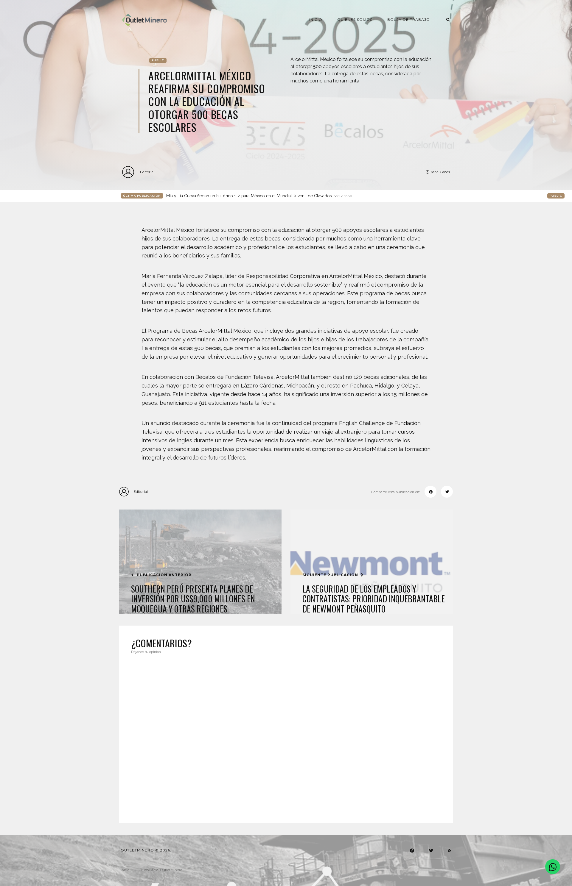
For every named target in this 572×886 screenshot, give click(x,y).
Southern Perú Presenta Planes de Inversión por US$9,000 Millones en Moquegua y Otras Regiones (193, 599)
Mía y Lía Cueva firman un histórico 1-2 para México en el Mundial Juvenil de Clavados (259, 195)
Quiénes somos (354, 19)
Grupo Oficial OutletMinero (160, 870)
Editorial (147, 172)
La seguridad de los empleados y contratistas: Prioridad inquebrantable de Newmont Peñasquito (373, 599)
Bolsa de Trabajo (408, 19)
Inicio (315, 19)
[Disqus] (286, 734)
